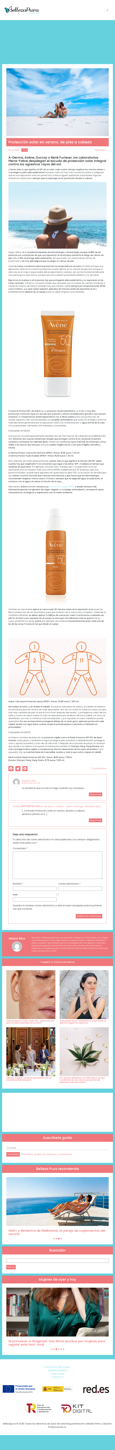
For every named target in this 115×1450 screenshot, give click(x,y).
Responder (96, 794)
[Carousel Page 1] (54, 1238)
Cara (24, 150)
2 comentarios (99, 768)
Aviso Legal (57, 1373)
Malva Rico (101, 150)
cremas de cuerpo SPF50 (61, 486)
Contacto (57, 1377)
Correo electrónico (69, 883)
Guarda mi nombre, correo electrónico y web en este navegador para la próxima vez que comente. (57, 907)
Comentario (20, 848)
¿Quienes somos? (57, 1370)
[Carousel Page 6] (63, 1349)
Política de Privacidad (57, 1367)
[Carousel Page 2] (56, 1238)
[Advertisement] (57, 41)
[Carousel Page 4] (61, 1238)
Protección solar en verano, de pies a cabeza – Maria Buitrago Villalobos (54, 806)
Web (15, 894)
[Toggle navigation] (107, 10)
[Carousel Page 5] (61, 1349)
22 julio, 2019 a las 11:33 (31, 783)
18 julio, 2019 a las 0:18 (30, 806)
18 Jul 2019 (13, 150)
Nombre (18, 883)
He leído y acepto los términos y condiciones (47, 1154)
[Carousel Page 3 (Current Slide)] (59, 1238)
